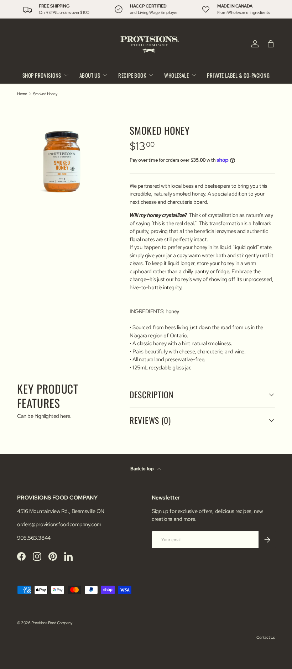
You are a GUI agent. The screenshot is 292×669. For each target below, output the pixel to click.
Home (22, 94)
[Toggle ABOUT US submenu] (105, 75)
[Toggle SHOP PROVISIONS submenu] (66, 75)
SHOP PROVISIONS (41, 75)
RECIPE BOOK (132, 75)
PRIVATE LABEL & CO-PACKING (238, 75)
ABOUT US (89, 75)
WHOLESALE (176, 75)
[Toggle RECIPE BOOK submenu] (151, 75)
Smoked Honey (45, 94)
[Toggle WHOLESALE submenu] (193, 75)
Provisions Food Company (51, 622)
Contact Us (265, 637)
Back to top (142, 469)
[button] (270, 44)
